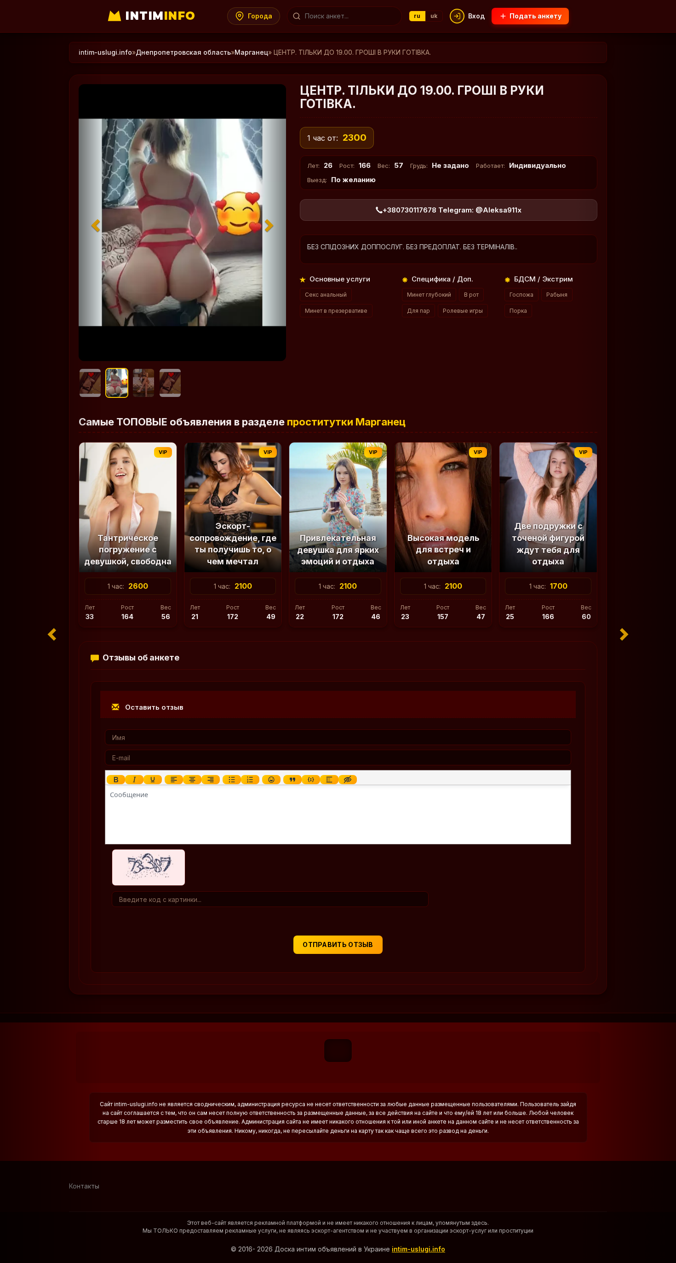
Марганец (251, 52)
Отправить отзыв (338, 944)
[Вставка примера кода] (311, 779)
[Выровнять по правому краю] (210, 779)
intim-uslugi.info (105, 52)
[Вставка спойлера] (329, 779)
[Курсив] (134, 779)
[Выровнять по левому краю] (174, 779)
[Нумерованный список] (250, 779)
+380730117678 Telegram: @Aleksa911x (452, 210)
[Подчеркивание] (152, 779)
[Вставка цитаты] (292, 779)
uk (434, 15)
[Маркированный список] (232, 779)
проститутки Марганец (346, 422)
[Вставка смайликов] (271, 779)
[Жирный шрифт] (116, 779)
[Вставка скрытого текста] (347, 779)
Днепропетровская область (183, 52)
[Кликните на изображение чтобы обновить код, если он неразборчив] (148, 867)
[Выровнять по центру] (192, 779)
